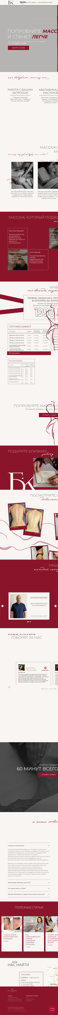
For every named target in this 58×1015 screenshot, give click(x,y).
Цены (34, 2)
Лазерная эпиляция (13, 997)
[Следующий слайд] (55, 606)
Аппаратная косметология (14, 999)
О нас (39, 2)
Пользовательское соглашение (16, 1007)
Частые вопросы (30, 999)
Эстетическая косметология (15, 1000)
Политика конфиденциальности (16, 1008)
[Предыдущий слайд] (2, 606)
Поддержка (29, 1000)
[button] (18, 48)
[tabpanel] (29, 379)
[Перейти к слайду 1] (28, 621)
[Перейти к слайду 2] (30, 621)
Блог (43, 2)
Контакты (48, 2)
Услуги (28, 2)
